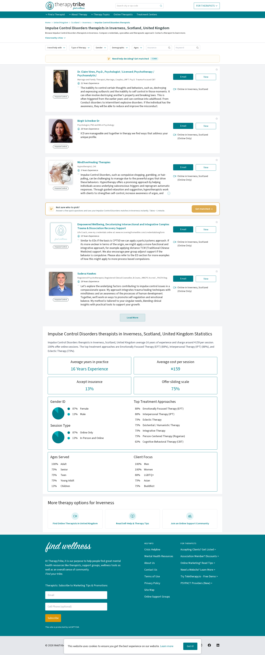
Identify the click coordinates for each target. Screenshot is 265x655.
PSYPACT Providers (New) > (196, 583)
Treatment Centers (147, 14)
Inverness (87, 22)
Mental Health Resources (158, 556)
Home (48, 22)
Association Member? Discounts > (200, 556)
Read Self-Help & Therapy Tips (132, 523)
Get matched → (204, 209)
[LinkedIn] (218, 645)
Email (183, 76)
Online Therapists (123, 14)
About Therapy (79, 14)
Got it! (190, 646)
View (206, 77)
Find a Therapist (56, 14)
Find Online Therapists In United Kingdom (75, 523)
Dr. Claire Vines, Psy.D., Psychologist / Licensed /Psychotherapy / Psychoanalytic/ (115, 74)
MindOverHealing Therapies (93, 162)
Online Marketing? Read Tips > (198, 563)
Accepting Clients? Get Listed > (198, 549)
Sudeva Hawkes (86, 274)
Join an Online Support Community (190, 523)
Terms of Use (152, 576)
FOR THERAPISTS (205, 5)
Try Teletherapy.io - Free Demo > (199, 576)
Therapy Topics (102, 14)
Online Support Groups (157, 597)
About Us (149, 563)
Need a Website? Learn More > (198, 570)
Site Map (149, 590)
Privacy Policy (152, 583)
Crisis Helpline (152, 549)
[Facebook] (209, 645)
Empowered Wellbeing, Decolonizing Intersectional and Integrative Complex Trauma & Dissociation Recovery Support (123, 226)
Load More (132, 317)
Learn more (166, 646)
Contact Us (150, 570)
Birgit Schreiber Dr (88, 121)
